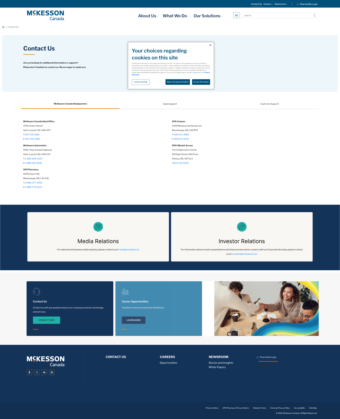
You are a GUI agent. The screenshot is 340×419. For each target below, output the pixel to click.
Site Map (313, 408)
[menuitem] (256, 5)
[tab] (70, 105)
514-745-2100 (32, 134)
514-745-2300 (33, 139)
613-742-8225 (181, 163)
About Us (147, 15)
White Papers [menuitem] (217, 367)
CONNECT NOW (47, 320)
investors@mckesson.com (244, 254)
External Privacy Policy (280, 408)
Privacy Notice (212, 408)
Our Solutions (207, 15)
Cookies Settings (140, 82)
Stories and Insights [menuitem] (221, 362)
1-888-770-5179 (33, 187)
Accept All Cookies (201, 82)
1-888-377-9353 (33, 182)
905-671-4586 (181, 134)
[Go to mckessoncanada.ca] (45, 15)
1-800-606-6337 (34, 158)
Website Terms (259, 408)
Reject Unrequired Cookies (177, 82)
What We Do (175, 15)
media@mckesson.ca (128, 249)
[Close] (210, 45)
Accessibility (299, 408)
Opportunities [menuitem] (168, 362)
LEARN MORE (134, 320)
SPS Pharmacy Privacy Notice (236, 408)
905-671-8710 (181, 139)
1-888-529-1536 (33, 163)
